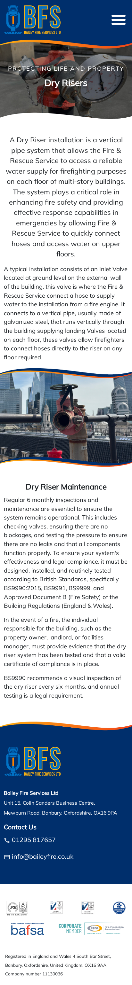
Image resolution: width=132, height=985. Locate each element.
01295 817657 (34, 840)
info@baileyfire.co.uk (42, 857)
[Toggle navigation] (118, 19)
